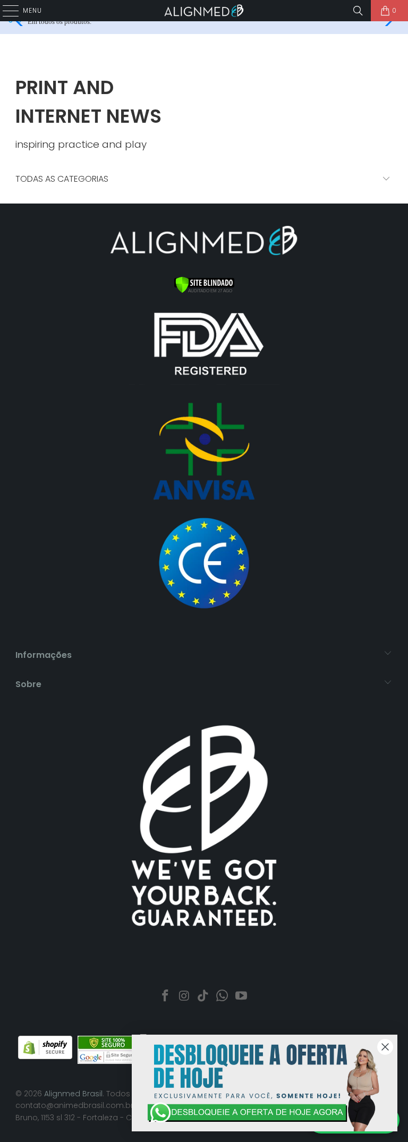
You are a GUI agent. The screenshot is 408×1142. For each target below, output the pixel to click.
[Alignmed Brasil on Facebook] (166, 996)
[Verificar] (204, 290)
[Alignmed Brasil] (204, 10)
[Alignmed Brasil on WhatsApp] (223, 996)
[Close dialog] (385, 1047)
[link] (264, 1083)
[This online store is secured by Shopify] (45, 1056)
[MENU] (5, 10)
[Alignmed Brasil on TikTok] (203, 996)
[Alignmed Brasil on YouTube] (242, 996)
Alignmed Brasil (73, 1093)
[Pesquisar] (358, 10)
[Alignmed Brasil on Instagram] (184, 996)
